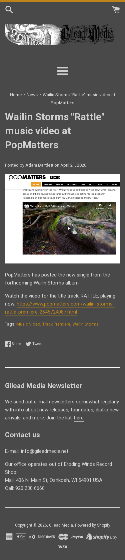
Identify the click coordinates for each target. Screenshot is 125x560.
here (79, 418)
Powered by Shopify (92, 525)
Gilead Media (61, 525)
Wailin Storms (85, 324)
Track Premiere (56, 324)
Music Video (28, 324)
